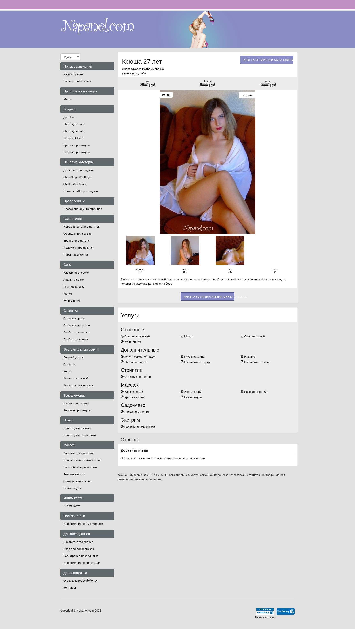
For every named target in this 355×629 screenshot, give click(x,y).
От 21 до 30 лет (74, 124)
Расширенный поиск (77, 81)
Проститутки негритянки (79, 435)
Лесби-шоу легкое (75, 339)
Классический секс (76, 272)
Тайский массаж (74, 474)
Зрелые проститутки (77, 145)
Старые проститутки (77, 152)
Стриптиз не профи (76, 325)
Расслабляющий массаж (80, 467)
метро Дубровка (153, 69)
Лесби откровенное (76, 332)
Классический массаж (78, 453)
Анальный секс (73, 279)
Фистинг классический (78, 385)
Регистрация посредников (80, 555)
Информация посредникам (81, 562)
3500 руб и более (75, 184)
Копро (67, 371)
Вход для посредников (78, 548)
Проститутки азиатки (77, 428)
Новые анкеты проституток (81, 226)
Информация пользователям (83, 523)
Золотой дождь (73, 357)
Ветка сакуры (72, 488)
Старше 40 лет (73, 138)
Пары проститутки (75, 254)
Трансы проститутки (76, 240)
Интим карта (71, 506)
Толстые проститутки (77, 410)
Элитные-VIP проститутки (80, 191)
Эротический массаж (77, 481)
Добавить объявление (78, 541)
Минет (67, 293)
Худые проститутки (76, 403)
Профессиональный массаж (82, 460)
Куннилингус (71, 300)
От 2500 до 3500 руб (77, 177)
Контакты (69, 587)
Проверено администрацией (82, 209)
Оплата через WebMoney (80, 580)
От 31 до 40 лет (74, 131)
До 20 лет (69, 117)
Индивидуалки (73, 74)
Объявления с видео (77, 233)
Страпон (69, 364)
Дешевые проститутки (78, 170)
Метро (67, 99)
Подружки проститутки (78, 247)
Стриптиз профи (74, 318)
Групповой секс (73, 286)
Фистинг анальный (76, 378)
